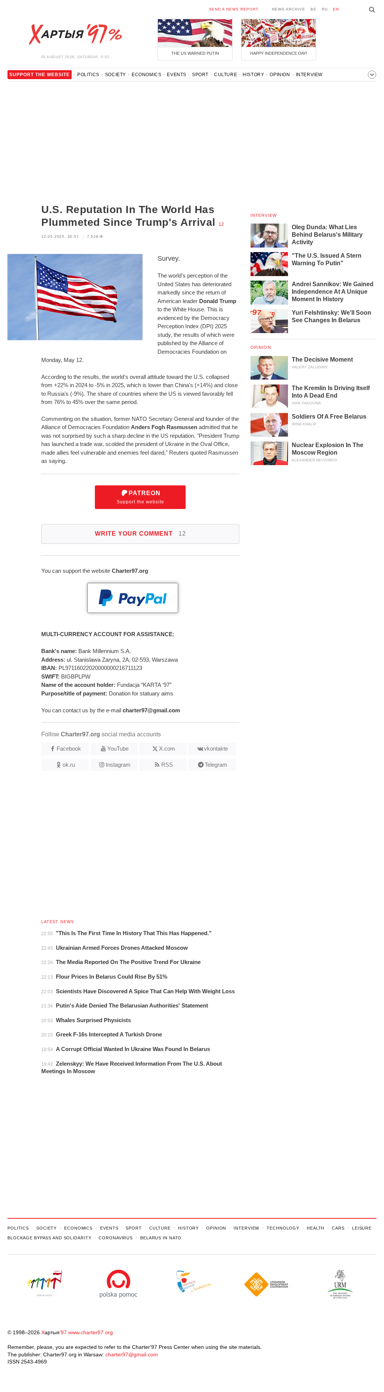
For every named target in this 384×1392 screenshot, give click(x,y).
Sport (200, 74)
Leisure (362, 1228)
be (313, 9)
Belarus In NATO (161, 1238)
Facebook (69, 748)
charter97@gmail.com (131, 1354)
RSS (167, 764)
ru (325, 9)
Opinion (280, 74)
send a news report (233, 9)
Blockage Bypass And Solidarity (49, 1238)
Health (315, 1228)
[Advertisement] (123, 143)
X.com (167, 748)
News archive (288, 9)
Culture (225, 74)
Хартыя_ (75, 34)
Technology (283, 1228)
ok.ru (69, 764)
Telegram (216, 764)
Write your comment (140, 533)
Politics (88, 74)
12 (221, 224)
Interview (309, 74)
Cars (338, 1228)
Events (176, 74)
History (253, 74)
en (336, 9)
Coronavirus (116, 1238)
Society (115, 74)
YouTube (118, 748)
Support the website (140, 497)
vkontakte (216, 748)
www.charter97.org (90, 1332)
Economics (146, 74)
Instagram (118, 764)
